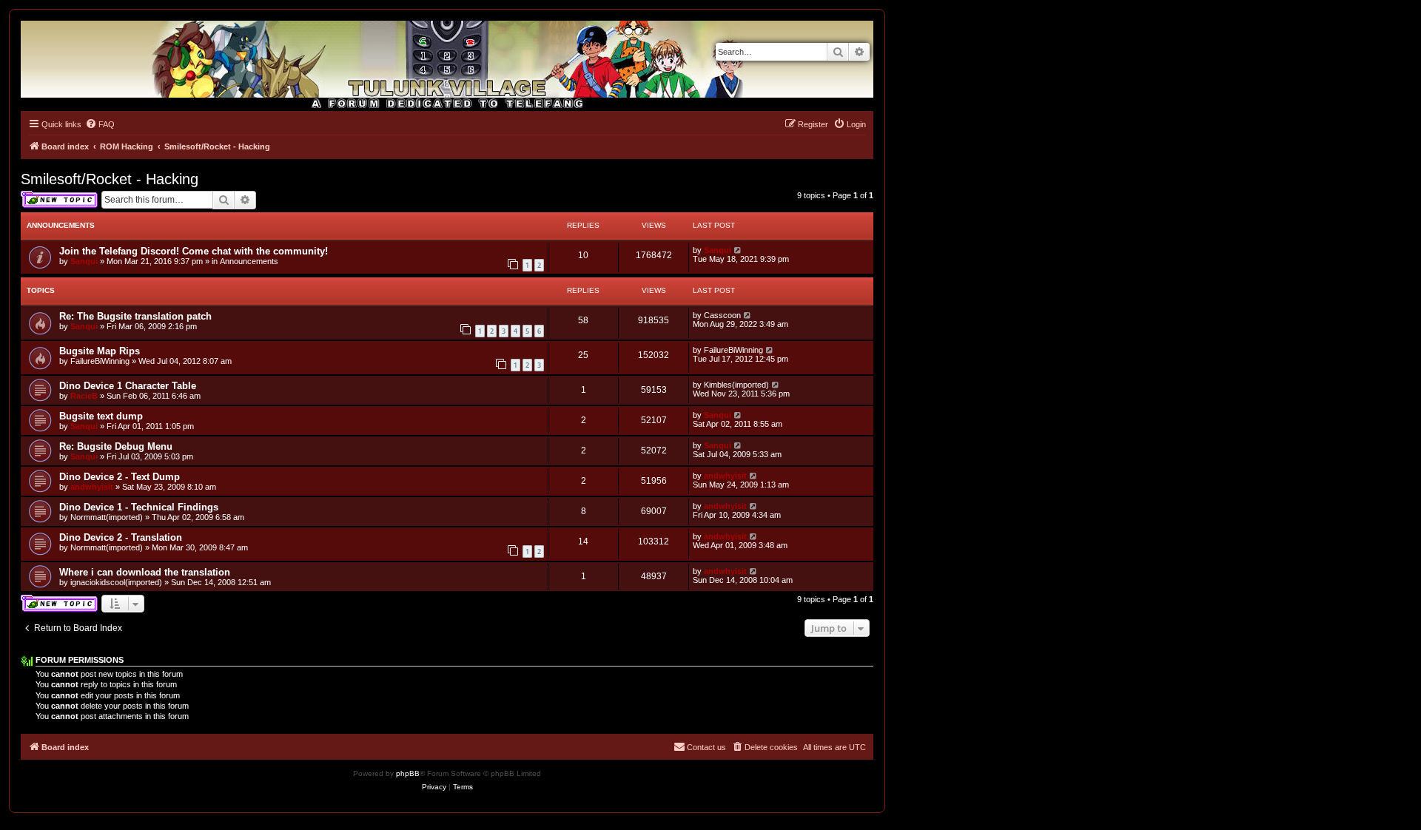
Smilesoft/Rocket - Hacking (109, 179)
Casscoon (722, 315)
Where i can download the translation (144, 572)
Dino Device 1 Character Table (127, 385)
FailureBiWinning (100, 361)
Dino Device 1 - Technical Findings (138, 507)
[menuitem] (100, 124)
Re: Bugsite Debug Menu (115, 446)
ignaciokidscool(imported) (116, 582)
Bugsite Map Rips (99, 351)
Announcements (249, 261)
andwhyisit (91, 486)
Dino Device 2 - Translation (120, 537)
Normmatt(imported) (106, 517)
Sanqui (84, 261)
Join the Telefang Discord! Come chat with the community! (193, 251)
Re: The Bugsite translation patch (135, 316)
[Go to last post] (738, 250)
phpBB (408, 773)
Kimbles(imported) (736, 384)
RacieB (84, 395)
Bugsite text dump (101, 416)
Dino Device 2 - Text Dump (119, 476)
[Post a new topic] (59, 200)
